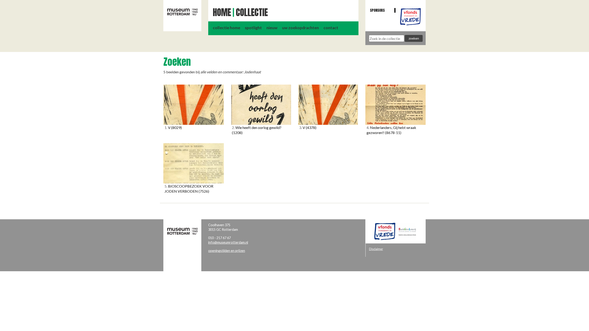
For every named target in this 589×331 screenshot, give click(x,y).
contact (330, 27)
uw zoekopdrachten (300, 27)
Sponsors (377, 10)
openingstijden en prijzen (226, 251)
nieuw (271, 27)
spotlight (253, 27)
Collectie (252, 12)
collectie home (226, 27)
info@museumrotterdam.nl (228, 242)
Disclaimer (376, 249)
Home (222, 12)
